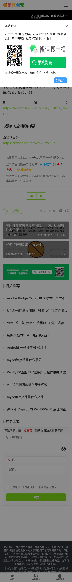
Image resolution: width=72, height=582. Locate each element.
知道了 (60, 80)
